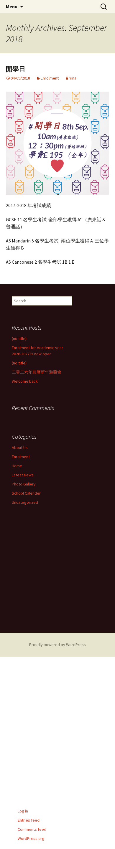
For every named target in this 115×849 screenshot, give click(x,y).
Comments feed (32, 829)
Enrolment (50, 78)
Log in (23, 811)
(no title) (19, 338)
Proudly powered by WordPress (57, 644)
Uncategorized (25, 502)
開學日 (15, 69)
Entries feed (29, 820)
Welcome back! (25, 381)
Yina (72, 78)
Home (17, 465)
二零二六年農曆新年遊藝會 (36, 372)
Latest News (23, 475)
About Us (20, 447)
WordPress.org (31, 838)
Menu (11, 6)
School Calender (26, 493)
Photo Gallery (24, 484)
